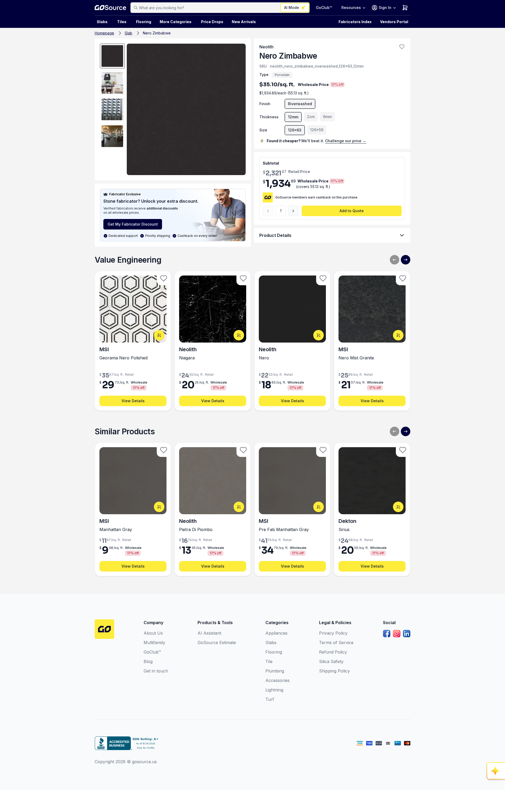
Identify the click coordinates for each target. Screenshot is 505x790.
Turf (269, 699)
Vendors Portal (394, 21)
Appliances (276, 633)
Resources (351, 7)
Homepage (104, 33)
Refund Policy (333, 652)
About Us (153, 633)
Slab (128, 33)
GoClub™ (324, 7)
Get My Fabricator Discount (133, 224)
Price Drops (212, 21)
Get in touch (156, 671)
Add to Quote (352, 210)
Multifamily (154, 642)
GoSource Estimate (217, 642)
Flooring (143, 21)
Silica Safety (331, 661)
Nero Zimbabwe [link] (157, 33)
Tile (268, 661)
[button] (402, 47)
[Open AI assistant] (496, 771)
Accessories (277, 680)
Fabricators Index (355, 21)
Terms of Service (336, 642)
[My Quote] (405, 7)
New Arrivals (244, 21)
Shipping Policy (334, 671)
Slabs (270, 642)
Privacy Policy (333, 633)
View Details (133, 401)
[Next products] (405, 259)
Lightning (274, 689)
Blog (148, 661)
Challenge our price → (345, 141)
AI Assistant (209, 633)
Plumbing (274, 671)
